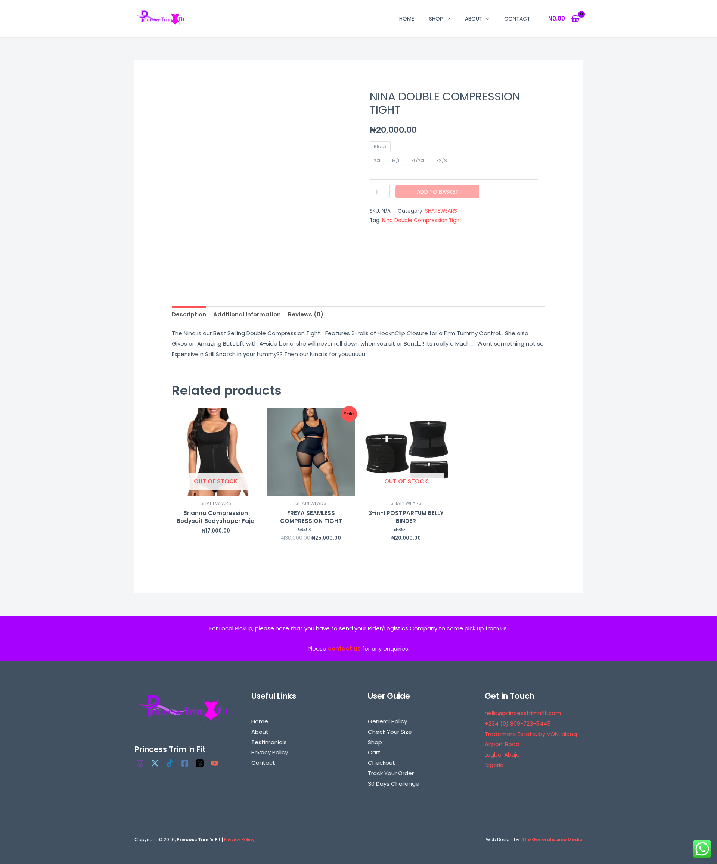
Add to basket (438, 192)
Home (406, 18)
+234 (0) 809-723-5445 (518, 723)
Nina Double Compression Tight (422, 220)
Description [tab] (189, 314)
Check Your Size (390, 732)
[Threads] (199, 763)
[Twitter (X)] (155, 763)
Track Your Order (391, 773)
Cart (374, 752)
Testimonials (269, 742)
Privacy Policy (269, 752)
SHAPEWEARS (441, 211)
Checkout (381, 763)
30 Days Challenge (393, 783)
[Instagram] (140, 763)
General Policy (387, 721)
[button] (446, 18)
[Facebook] (184, 763)
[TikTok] (170, 763)
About (473, 18)
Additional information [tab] (247, 314)
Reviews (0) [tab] (305, 314)
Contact (517, 18)
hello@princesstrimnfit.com (523, 713)
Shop (436, 18)
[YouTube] (214, 763)
